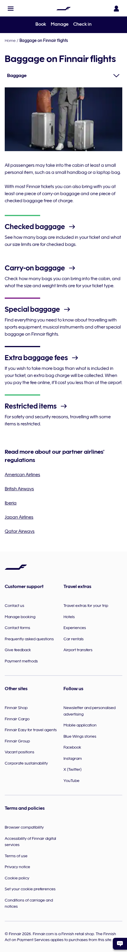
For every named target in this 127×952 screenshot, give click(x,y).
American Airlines (22, 474)
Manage (60, 24)
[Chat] (120, 944)
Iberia (11, 503)
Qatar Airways (20, 531)
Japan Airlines (19, 517)
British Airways (19, 488)
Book (40, 24)
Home (10, 40)
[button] (11, 8)
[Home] (63, 9)
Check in (82, 24)
